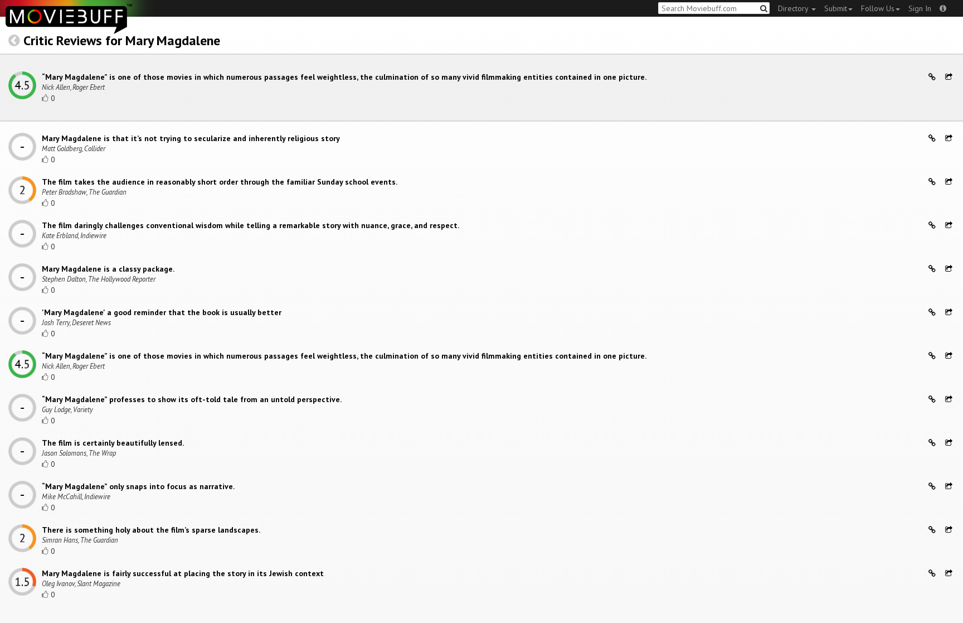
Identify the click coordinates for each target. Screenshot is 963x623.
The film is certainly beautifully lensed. (113, 443)
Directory (794, 8)
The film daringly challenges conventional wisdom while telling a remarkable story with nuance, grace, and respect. (250, 225)
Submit (835, 8)
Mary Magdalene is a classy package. (108, 269)
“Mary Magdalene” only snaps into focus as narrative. (138, 486)
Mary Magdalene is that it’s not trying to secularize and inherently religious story (191, 138)
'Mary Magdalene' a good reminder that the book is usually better (161, 312)
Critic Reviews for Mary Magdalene (121, 40)
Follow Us (877, 8)
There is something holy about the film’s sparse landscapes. (151, 530)
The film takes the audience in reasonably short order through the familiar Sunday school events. (219, 182)
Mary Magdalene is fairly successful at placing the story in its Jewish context (183, 573)
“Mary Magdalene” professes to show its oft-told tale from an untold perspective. (192, 399)
